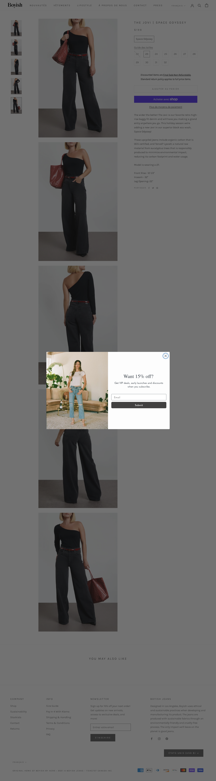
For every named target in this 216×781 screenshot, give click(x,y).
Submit (139, 405)
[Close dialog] (165, 356)
